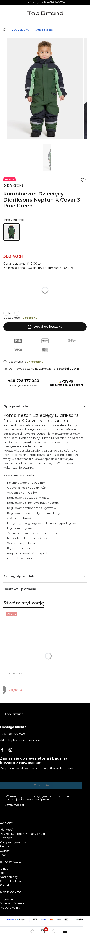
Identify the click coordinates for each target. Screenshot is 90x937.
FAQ (3, 854)
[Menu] (64, 931)
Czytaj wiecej (14, 804)
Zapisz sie (41, 785)
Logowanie (7, 899)
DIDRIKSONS (13, 186)
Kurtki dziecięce (43, 29)
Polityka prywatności (14, 842)
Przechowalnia (10, 907)
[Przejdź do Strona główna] (4, 29)
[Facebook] (2, 750)
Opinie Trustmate (12, 881)
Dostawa (6, 838)
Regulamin (7, 846)
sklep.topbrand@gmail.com (20, 740)
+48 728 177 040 (23, 381)
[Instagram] (10, 750)
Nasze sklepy (9, 877)
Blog (3, 872)
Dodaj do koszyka (47, 327)
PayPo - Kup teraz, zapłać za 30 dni (23, 833)
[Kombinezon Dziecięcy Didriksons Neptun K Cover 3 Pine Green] (11, 232)
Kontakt (5, 885)
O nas (4, 868)
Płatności (6, 829)
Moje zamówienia (12, 903)
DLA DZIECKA (20, 29)
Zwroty (5, 850)
